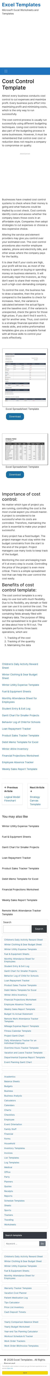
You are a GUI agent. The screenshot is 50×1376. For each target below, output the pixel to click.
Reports (8, 1196)
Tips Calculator (12, 1302)
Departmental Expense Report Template (24, 1057)
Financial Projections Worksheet (20, 755)
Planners (8, 1181)
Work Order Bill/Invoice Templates (21, 1345)
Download (15, 416)
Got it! (25, 1373)
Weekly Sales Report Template (19, 769)
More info (10, 1368)
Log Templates (11, 1162)
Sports (7, 1210)
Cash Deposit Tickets (15, 1312)
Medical (8, 1167)
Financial (8, 1134)
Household (9, 1143)
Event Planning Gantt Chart (18, 1062)
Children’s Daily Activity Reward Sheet (23, 939)
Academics (9, 1076)
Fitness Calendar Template (17, 1031)
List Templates (11, 1157)
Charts (7, 1110)
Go (42, 1243)
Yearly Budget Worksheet (17, 1326)
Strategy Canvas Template (35, 800)
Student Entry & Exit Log (16, 708)
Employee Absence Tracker (18, 762)
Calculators (10, 1100)
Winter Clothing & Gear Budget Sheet (23, 944)
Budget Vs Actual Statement (18, 1014)
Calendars (9, 1105)
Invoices (8, 1153)
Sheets (7, 1205)
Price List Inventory (14, 1307)
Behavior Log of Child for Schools (21, 722)
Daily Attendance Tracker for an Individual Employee (20, 1041)
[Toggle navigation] (6, 71)
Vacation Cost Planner (15, 1293)
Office (7, 1172)
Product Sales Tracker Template (20, 735)
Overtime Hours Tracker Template (21, 1048)
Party (7, 1176)
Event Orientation (13, 1124)
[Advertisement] (25, 41)
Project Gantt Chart (14, 1035)
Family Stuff (10, 1129)
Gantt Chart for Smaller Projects (20, 715)
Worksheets (10, 1224)
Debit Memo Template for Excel (20, 742)
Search (7, 922)
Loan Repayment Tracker (16, 728)
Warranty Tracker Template (18, 1288)
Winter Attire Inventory (15, 748)
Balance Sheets (12, 1081)
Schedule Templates (14, 1200)
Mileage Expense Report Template (21, 1026)
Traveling (8, 1219)
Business (8, 1091)
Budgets (8, 1086)
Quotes (7, 1186)
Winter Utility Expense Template (20, 684)
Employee (9, 1119)
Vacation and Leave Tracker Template (23, 1052)
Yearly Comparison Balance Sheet (21, 1322)
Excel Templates (21, 5)
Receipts (8, 1191)
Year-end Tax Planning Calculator (21, 1331)
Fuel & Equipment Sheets (16, 691)
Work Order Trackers (14, 1341)
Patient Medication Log (16, 1297)
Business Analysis (13, 1095)
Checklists (9, 1114)
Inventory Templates (14, 1148)
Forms (7, 1138)
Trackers (8, 1215)
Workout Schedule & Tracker (18, 1336)
